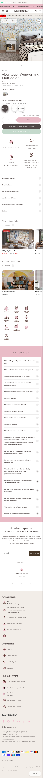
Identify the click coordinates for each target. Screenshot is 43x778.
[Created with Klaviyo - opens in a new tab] (21, 403)
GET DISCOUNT (11, 396)
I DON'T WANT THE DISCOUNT (11, 400)
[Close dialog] (41, 375)
